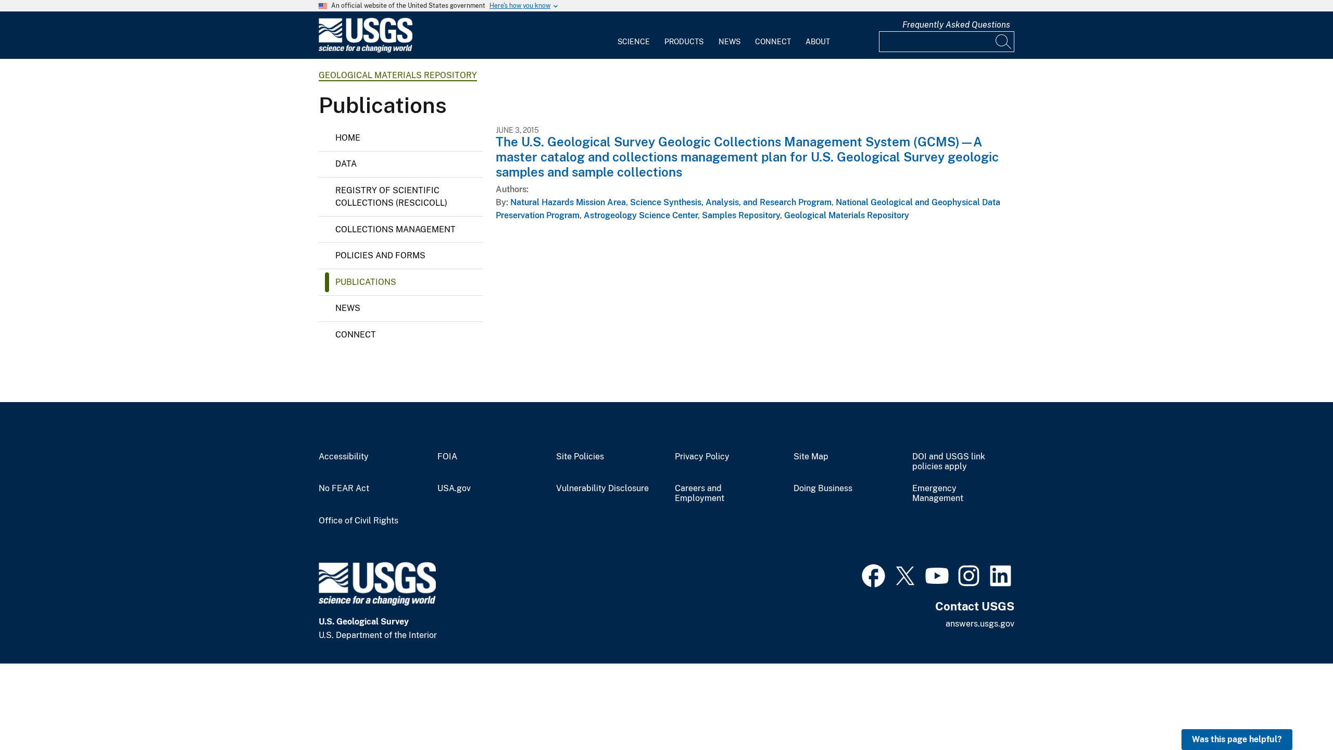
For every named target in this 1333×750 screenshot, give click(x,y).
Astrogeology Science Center (641, 215)
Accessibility (344, 456)
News (729, 42)
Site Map (811, 456)
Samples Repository (741, 215)
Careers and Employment (699, 493)
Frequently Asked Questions (956, 25)
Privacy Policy (702, 456)
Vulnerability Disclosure (602, 488)
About (818, 42)
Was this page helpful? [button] (1237, 739)
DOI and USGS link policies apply (948, 461)
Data (346, 164)
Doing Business (823, 488)
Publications (365, 282)
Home (347, 138)
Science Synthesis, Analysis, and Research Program (731, 202)
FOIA (447, 456)
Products (683, 42)
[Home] (365, 50)
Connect (773, 42)
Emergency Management (937, 493)
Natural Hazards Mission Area (568, 202)
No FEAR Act (344, 488)
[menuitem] (633, 35)
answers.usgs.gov (980, 624)
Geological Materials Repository (398, 75)
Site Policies (580, 456)
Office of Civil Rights (358, 521)
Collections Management (395, 229)
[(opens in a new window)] (873, 574)
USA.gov (454, 488)
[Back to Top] (1295, 712)
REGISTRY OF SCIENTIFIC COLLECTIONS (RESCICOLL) (391, 196)
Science (634, 42)
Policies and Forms (380, 255)
